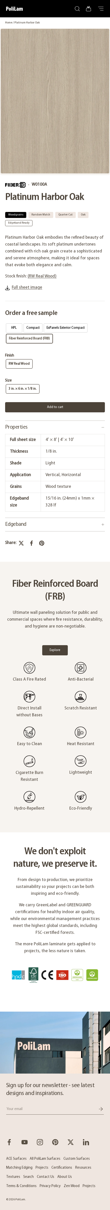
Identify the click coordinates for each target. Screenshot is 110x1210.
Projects (42, 1168)
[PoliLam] (55, 1043)
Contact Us (45, 1177)
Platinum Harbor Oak (27, 22)
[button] (88, 8)
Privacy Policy (50, 1186)
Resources (83, 1168)
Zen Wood (72, 1186)
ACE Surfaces (16, 1159)
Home (8, 22)
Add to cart (55, 407)
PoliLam (20, 1199)
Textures (13, 1177)
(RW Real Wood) (42, 276)
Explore (55, 650)
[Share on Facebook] (31, 543)
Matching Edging (19, 1168)
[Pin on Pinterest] (42, 543)
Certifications (61, 1168)
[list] (55, 101)
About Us (64, 1177)
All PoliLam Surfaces (45, 1159)
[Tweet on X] (21, 543)
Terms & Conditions (21, 1186)
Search (28, 1177)
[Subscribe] (97, 1109)
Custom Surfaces (76, 1159)
